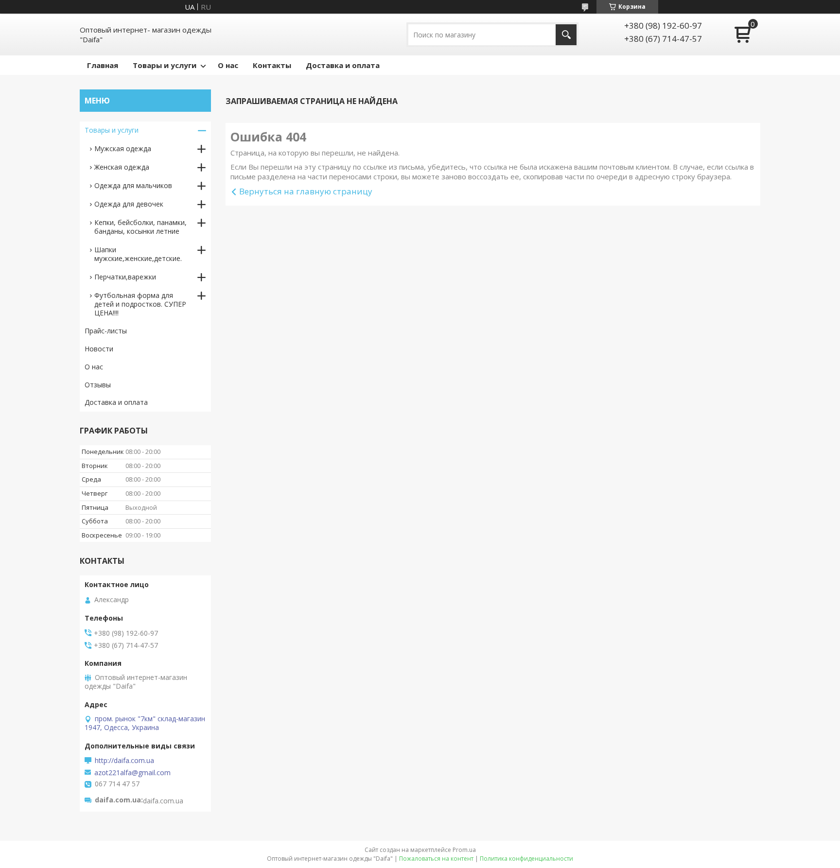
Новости (99, 348)
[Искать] (566, 34)
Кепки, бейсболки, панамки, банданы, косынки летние (140, 227)
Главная (102, 65)
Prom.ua (464, 850)
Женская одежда (121, 167)
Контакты (272, 65)
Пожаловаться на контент (436, 858)
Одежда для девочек (128, 203)
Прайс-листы (106, 330)
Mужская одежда (122, 148)
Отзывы (98, 384)
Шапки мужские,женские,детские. (138, 254)
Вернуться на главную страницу (305, 191)
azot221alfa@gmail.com (132, 772)
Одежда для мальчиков (133, 185)
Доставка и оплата (343, 65)
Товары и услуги (164, 65)
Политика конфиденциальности (526, 858)
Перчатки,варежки (125, 276)
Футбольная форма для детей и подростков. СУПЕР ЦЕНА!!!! (140, 304)
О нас (228, 65)
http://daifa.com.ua (124, 760)
